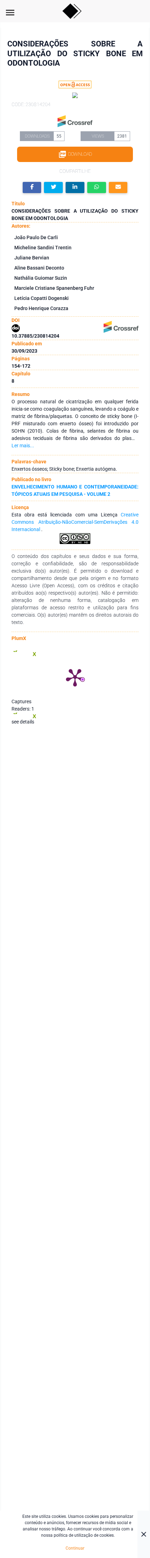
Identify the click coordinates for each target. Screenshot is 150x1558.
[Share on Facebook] (32, 187)
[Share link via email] (118, 187)
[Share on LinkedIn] (75, 187)
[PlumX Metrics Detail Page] (75, 677)
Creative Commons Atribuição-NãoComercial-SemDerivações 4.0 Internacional (75, 522)
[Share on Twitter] (53, 187)
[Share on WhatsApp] (96, 187)
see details (23, 722)
